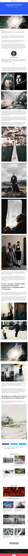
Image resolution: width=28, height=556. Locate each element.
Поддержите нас (19, 552)
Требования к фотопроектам (19, 551)
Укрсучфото (14, 552)
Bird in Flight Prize (10, 552)
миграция (8, 448)
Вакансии (9, 551)
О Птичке (6, 551)
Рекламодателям (13, 551)
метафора (6, 448)
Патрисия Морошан (12, 448)
